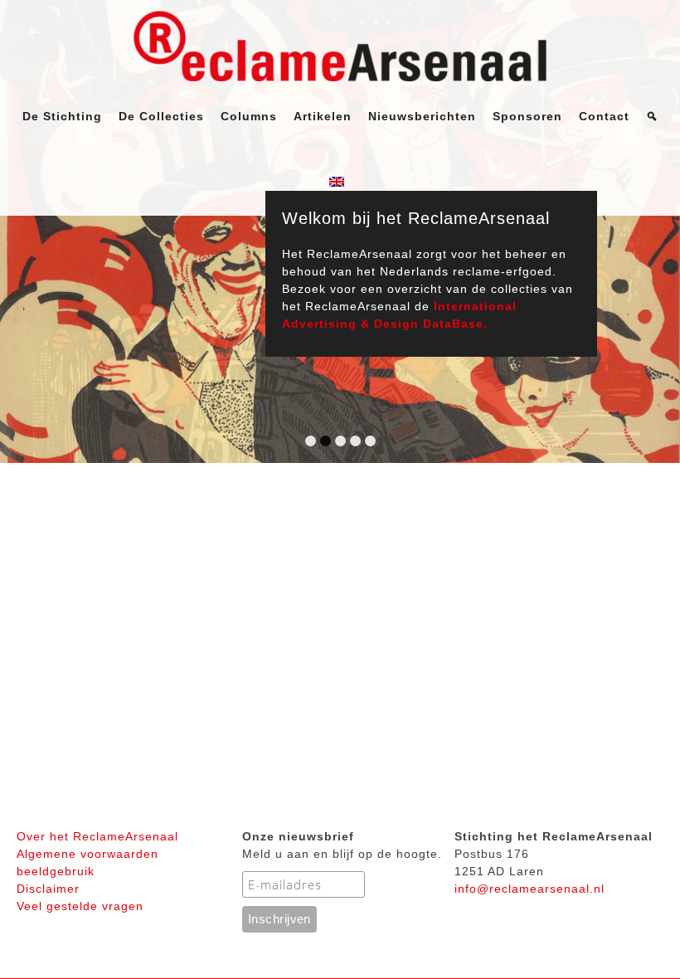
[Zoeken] (652, 116)
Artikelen (323, 116)
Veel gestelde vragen (80, 906)
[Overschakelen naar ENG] (340, 182)
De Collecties (161, 116)
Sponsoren (527, 116)
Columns (249, 116)
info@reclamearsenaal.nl (529, 888)
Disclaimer (48, 888)
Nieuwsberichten (422, 116)
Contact (604, 116)
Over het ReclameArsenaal (97, 836)
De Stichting (62, 116)
